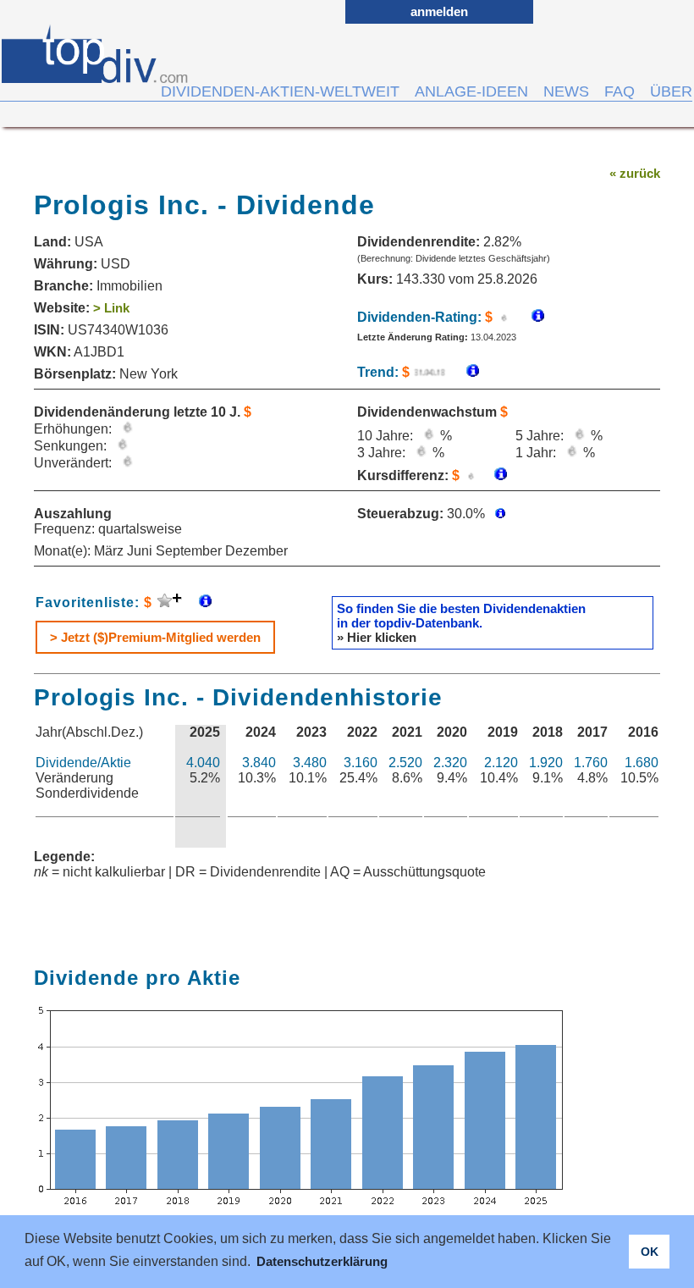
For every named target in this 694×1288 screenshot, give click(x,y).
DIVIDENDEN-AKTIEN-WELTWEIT (280, 91)
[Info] (464, 372)
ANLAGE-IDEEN (471, 91)
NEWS (566, 91)
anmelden (439, 11)
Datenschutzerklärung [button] (322, 1261)
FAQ (619, 91)
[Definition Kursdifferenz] (494, 475)
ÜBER (671, 91)
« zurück (634, 173)
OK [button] (649, 1251)
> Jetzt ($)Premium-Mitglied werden (155, 637)
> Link (111, 308)
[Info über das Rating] (529, 317)
